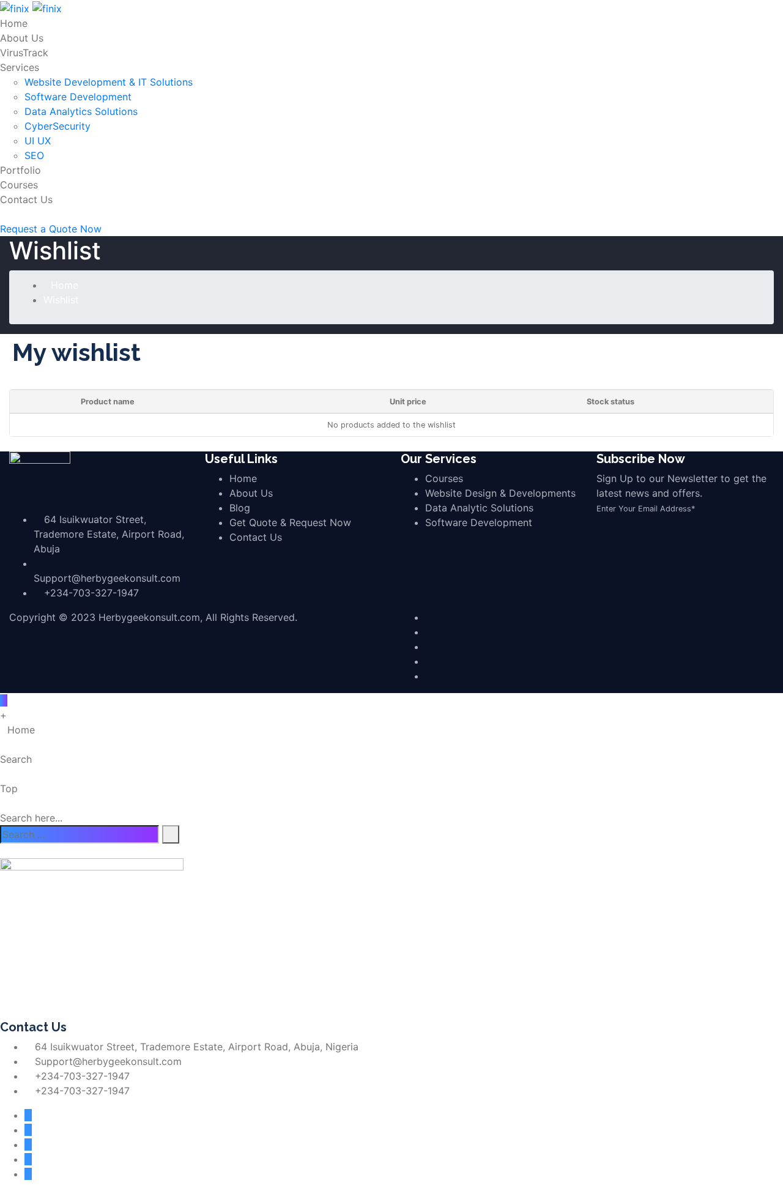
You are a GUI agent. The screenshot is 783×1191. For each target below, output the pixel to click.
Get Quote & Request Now (290, 522)
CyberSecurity (57, 126)
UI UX (37, 141)
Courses (19, 185)
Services (19, 67)
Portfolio (20, 170)
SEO (34, 155)
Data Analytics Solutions (81, 111)
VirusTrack (24, 52)
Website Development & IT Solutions (108, 82)
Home (14, 23)
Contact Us (26, 199)
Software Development (78, 97)
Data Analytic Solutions (479, 508)
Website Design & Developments (500, 493)
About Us (21, 38)
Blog (239, 508)
